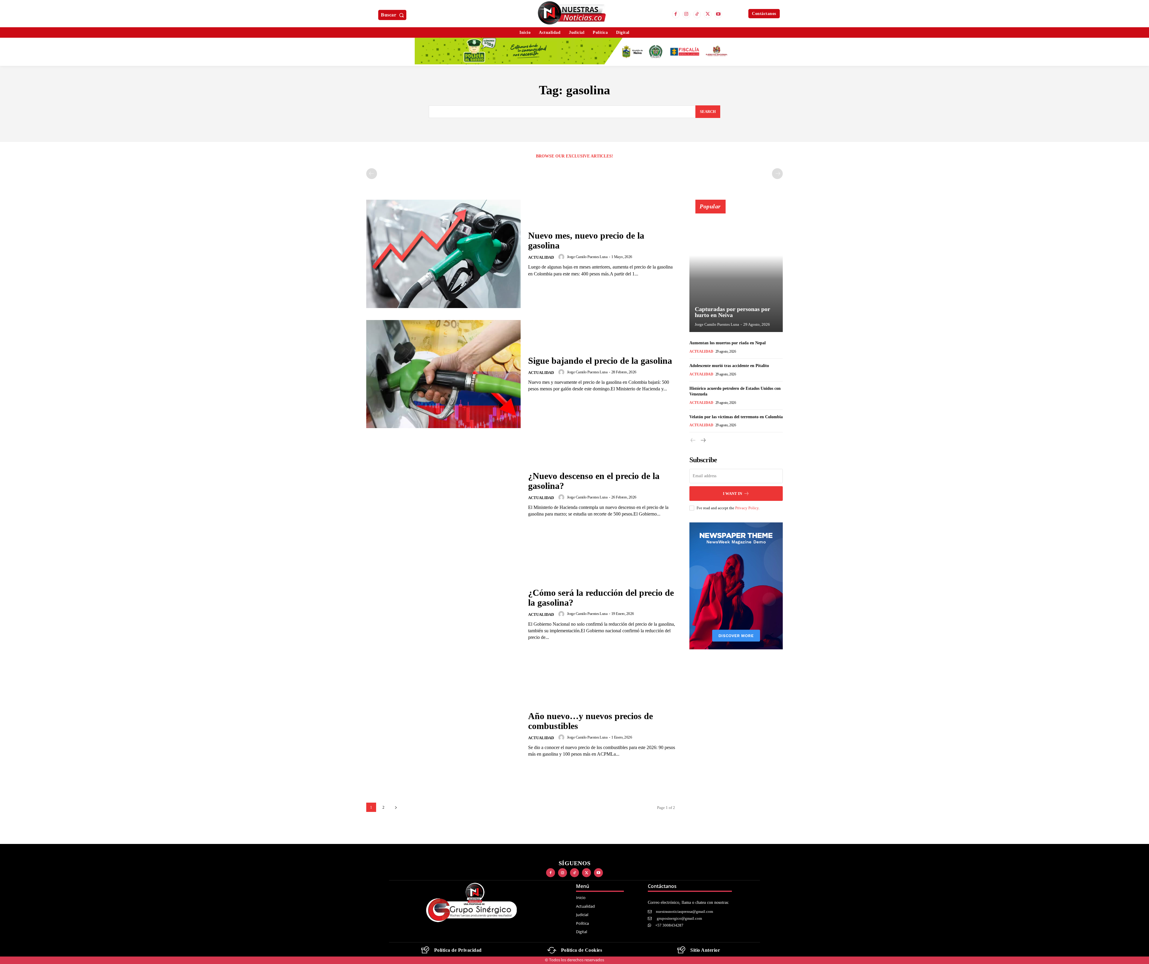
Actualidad (541, 257)
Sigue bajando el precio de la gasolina (600, 361)
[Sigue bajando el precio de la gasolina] (443, 374)
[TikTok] (697, 14)
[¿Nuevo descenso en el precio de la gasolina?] (443, 494)
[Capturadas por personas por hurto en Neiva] (736, 269)
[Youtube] (718, 14)
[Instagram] (686, 14)
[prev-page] (371, 173)
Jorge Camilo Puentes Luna (587, 256)
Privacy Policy (747, 508)
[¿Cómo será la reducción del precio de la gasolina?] (443, 614)
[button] (393, 15)
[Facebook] (676, 14)
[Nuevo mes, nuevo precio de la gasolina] (443, 254)
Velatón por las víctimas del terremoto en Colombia (736, 417)
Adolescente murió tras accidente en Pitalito (729, 365)
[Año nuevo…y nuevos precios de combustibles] (443, 734)
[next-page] (396, 807)
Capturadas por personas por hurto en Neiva (732, 312)
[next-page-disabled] (777, 173)
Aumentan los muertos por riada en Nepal (727, 343)
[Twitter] (708, 14)
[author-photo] (562, 257)
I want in (732, 493)
